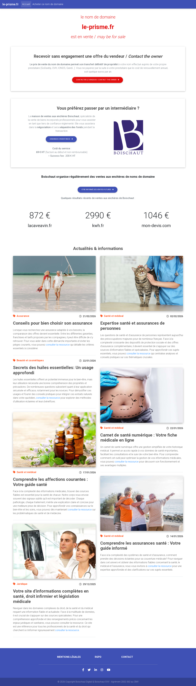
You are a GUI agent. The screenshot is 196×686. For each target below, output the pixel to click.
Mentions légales (69, 656)
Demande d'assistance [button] (60, 139)
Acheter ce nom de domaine (47, 4)
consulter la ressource (58, 344)
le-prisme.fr (98, 27)
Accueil (26, 4)
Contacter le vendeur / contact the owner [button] (96, 80)
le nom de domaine (98, 17)
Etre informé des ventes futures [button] (96, 190)
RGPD (98, 656)
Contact (127, 656)
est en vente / (98, 36)
